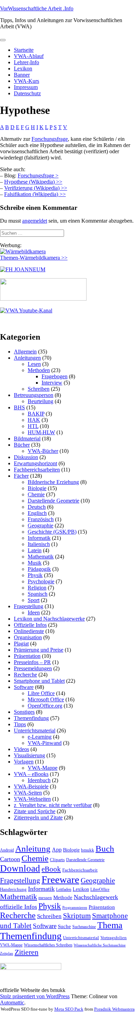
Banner (22, 75)
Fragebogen (55, 376)
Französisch (41, 519)
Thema (110, 925)
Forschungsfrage (50, 139)
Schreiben (39, 389)
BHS (19, 407)
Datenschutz (27, 93)
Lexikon (23, 68)
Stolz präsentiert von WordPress (35, 996)
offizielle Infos (18, 906)
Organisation (28, 637)
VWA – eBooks (31, 774)
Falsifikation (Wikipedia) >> (35, 194)
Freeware (60, 879)
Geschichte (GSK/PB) (52, 532)
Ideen (34, 612)
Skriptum (77, 915)
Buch (105, 848)
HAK (34, 420)
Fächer (21, 476)
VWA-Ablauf (29, 56)
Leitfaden (63, 889)
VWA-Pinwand (45, 743)
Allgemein (25, 351)
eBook (51, 869)
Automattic (12, 1002)
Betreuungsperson (33, 395)
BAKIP (36, 414)
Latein (35, 550)
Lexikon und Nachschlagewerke (49, 619)
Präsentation (27, 656)
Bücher (22, 445)
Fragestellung (28, 606)
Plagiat (21, 643)
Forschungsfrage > (38, 175)
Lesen (34, 364)
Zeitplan (6, 953)
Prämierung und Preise (38, 650)
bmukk (87, 850)
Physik (35, 575)
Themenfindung (31, 718)
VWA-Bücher (43, 451)
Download (20, 868)
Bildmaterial (27, 438)
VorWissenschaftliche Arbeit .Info (36, 8)
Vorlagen (24, 762)
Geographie (40, 525)
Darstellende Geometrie (53, 501)
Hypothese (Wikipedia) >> (33, 182)
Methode (62, 897)
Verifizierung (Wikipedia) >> (35, 188)
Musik (35, 563)
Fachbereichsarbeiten (37, 470)
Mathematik (41, 556)
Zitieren (26, 952)
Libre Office (41, 693)
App (57, 850)
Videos (21, 749)
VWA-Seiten (28, 793)
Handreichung (13, 889)
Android (7, 850)
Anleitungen (27, 358)
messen (45, 897)
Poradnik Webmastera (114, 1009)
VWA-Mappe (42, 768)
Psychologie (41, 581)
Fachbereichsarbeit (80, 870)
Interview (52, 383)
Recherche (25, 675)
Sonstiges (24, 712)
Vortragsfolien (113, 937)
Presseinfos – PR (32, 662)
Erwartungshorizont (35, 463)
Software (24, 687)
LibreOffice (99, 889)
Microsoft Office (46, 699)
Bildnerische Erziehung (53, 482)
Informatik (39, 538)
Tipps (20, 724)
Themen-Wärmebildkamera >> (34, 258)
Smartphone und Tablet (39, 681)
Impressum (26, 87)
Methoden (39, 370)
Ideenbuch (39, 780)
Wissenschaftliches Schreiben (48, 945)
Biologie (37, 488)
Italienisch (39, 544)
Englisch (37, 513)
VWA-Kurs (26, 81)
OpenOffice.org (45, 706)
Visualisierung (29, 755)
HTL (33, 426)
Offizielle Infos (30, 625)
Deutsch (37, 507)
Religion (37, 588)
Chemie (36, 494)
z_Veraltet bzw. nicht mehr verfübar (53, 805)
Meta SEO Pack (68, 1009)
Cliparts (57, 859)
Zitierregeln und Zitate (38, 817)
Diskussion (26, 457)
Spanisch (37, 594)
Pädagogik (39, 569)
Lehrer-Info (26, 62)
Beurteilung (40, 401)
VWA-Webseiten (32, 799)
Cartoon (10, 859)
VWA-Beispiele (31, 786)
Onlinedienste (29, 631)
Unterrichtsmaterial (34, 730)
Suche (64, 926)
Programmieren (74, 907)
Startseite (24, 50)
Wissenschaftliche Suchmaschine (100, 945)
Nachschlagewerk (96, 897)
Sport (33, 600)
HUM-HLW (41, 432)
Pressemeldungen (33, 668)
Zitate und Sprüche (34, 811)
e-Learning (40, 737)
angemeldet (34, 221)
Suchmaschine (84, 926)
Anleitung (33, 848)
